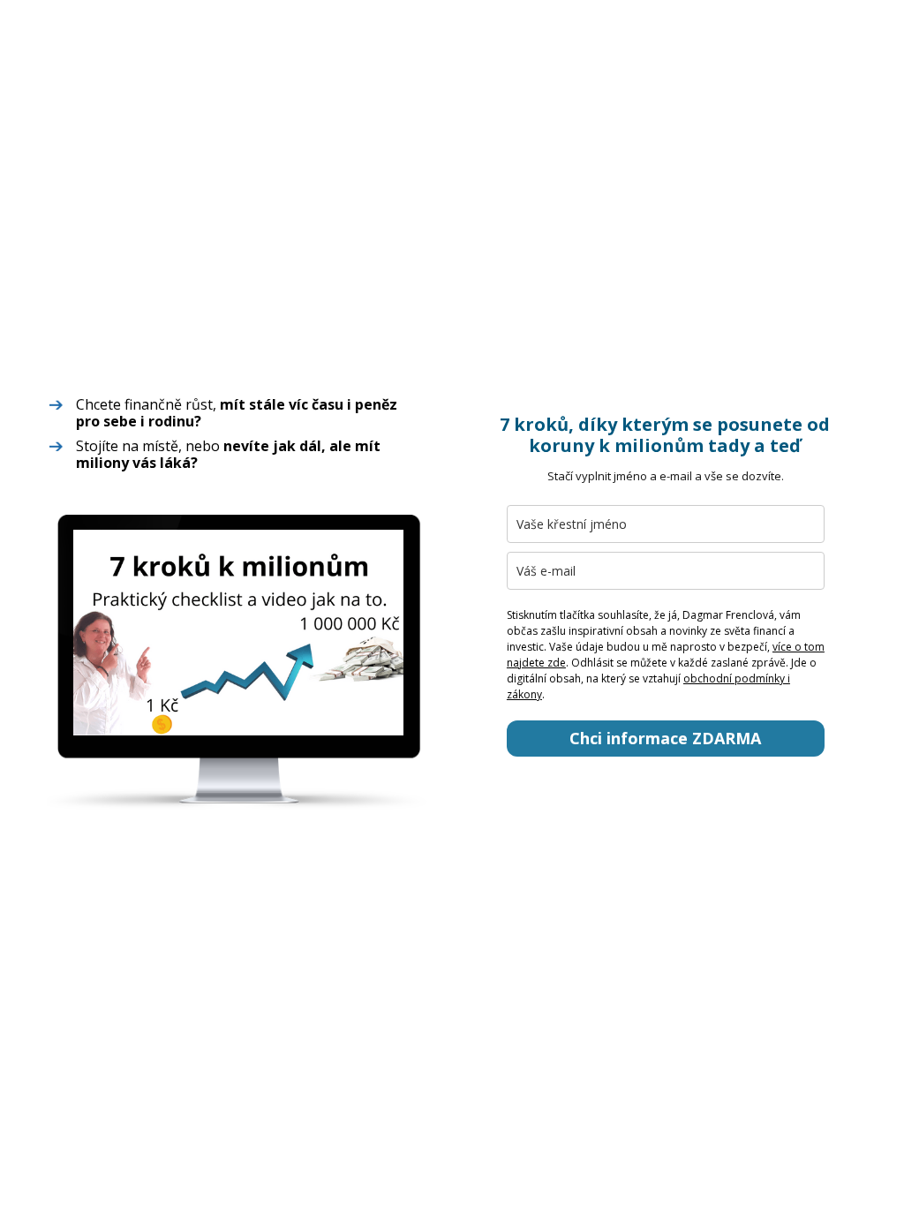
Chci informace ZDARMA (665, 738)
